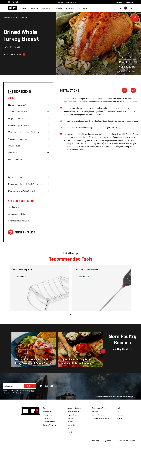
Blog (118, 422)
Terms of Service (13, 393)
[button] (27, 7)
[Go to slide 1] (70, 314)
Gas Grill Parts (96, 411)
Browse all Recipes (11, 18)
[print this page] (125, 90)
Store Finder (119, 2)
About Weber (47, 411)
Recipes (119, 418)
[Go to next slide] (102, 351)
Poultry (24, 18)
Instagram (46, 386)
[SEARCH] (120, 8)
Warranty (70, 422)
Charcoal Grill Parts (98, 415)
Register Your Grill (73, 415)
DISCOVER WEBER (71, 2)
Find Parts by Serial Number (101, 418)
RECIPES (60, 2)
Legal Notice (47, 418)
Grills (118, 411)
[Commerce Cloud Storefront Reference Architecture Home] (12, 8)
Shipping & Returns (49, 425)
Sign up (29, 386)
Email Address (8, 386)
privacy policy (131, 397)
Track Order (71, 432)
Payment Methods (49, 422)
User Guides (71, 425)
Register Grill (129, 2)
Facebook (41, 386)
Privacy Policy (47, 415)
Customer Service (73, 411)
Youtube (51, 386)
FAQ (69, 429)
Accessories (120, 415)
